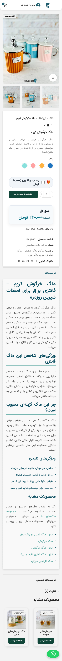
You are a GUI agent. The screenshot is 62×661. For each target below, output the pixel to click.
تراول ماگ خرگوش (42, 548)
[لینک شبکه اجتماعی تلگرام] (19, 261)
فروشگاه (42, 118)
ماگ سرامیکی (33, 245)
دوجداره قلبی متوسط (45, 633)
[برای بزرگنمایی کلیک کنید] (53, 78)
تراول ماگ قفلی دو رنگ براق (36, 535)
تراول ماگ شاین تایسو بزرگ (36, 554)
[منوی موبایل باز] (57, 5)
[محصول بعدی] (44, 125)
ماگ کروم (33, 255)
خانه (51, 118)
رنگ (51, 160)
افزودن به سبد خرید (23, 194)
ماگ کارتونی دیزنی (42, 561)
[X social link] (32, 261)
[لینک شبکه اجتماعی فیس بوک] (36, 261)
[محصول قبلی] (51, 125)
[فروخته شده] (45, 619)
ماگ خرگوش (30, 251)
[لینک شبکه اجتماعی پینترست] (27, 261)
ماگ (44, 245)
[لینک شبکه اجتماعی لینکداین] (23, 261)
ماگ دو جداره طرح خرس (16, 633)
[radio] (50, 166)
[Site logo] (48, 5)
